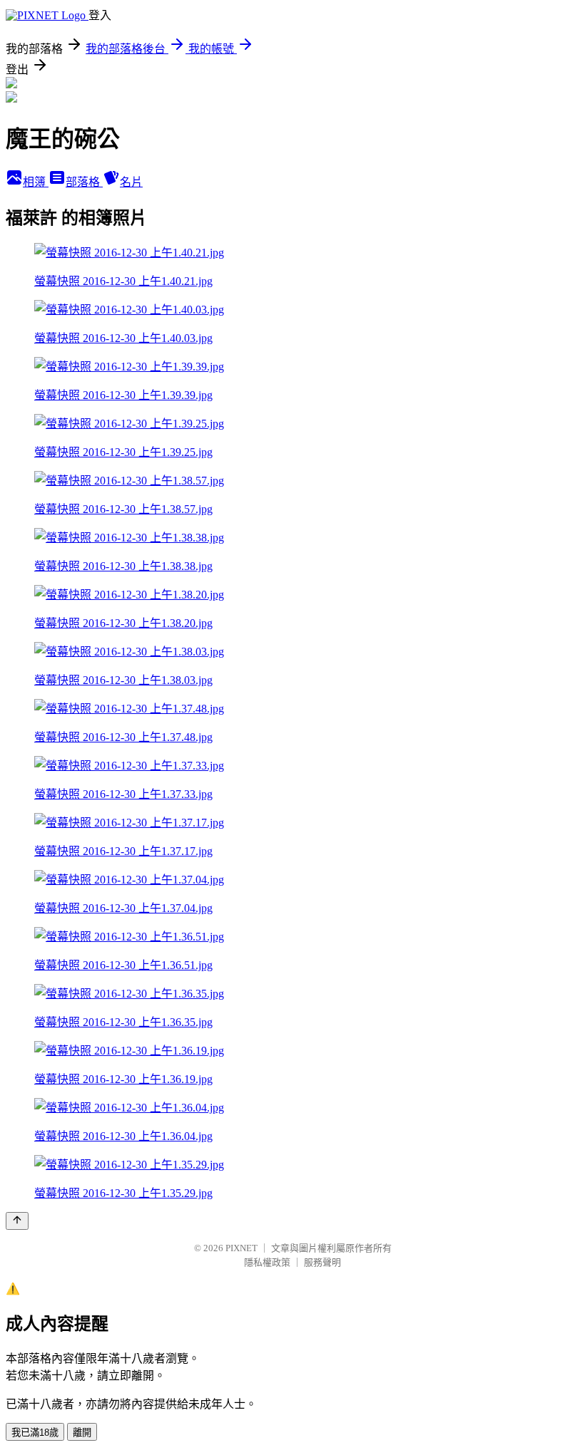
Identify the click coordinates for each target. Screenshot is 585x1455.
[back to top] (17, 1221)
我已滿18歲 (34, 1432)
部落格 (84, 182)
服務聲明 (322, 1262)
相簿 (36, 182)
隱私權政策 (267, 1262)
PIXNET (241, 1248)
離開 (82, 1432)
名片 (131, 182)
